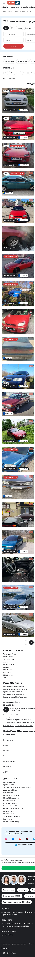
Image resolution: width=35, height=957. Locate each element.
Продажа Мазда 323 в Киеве (13, 692)
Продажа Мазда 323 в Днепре (13, 686)
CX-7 (31, 73)
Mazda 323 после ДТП (11, 795)
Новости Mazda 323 (10, 806)
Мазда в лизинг (8, 814)
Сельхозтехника (8, 931)
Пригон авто (7, 819)
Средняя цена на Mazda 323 (13, 808)
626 (24, 73)
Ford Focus (7, 672)
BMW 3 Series (8, 675)
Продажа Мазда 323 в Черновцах (15, 697)
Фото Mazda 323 (9, 801)
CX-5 (12, 73)
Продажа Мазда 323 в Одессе (13, 694)
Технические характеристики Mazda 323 (17, 787)
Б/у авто (5, 908)
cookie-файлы (18, 863)
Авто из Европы (17, 912)
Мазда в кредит (9, 811)
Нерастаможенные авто (9, 915)
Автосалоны (5, 923)
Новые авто (6, 920)
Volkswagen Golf (9, 659)
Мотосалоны (16, 923)
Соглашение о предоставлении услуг (14, 944)
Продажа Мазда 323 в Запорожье (15, 689)
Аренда (4, 935)
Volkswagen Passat (9, 654)
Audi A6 (5, 662)
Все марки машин (9, 782)
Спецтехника (27, 923)
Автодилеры (5, 912)
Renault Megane (8, 664)
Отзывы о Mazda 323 (10, 803)
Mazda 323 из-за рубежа (11, 798)
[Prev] (26, 642)
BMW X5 (6, 667)
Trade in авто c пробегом (12, 816)
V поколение (9, 61)
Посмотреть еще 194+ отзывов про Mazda (18, 726)
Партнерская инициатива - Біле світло (16, 902)
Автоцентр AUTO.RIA (21, 926)
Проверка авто (8, 785)
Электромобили (7, 926)
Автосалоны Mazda (10, 790)
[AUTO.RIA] (13, 3)
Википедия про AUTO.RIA (12, 896)
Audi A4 (5, 678)
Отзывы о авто (8, 890)
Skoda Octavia (8, 657)
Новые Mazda (8, 793)
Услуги (10, 935)
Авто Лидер (23, 890)
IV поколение (22, 61)
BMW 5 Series (8, 670)
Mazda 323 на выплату (11, 822)
